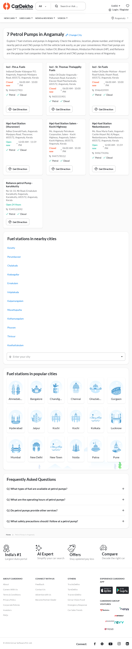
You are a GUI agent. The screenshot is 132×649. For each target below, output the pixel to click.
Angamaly (120, 18)
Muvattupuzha (14, 310)
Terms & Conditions (12, 594)
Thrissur (11, 336)
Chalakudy (12, 265)
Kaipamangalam (15, 301)
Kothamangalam (15, 318)
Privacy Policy (9, 599)
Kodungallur (13, 274)
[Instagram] (119, 644)
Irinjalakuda (13, 292)
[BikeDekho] (104, 610)
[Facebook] (95, 644)
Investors (7, 610)
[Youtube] (110, 644)
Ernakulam (12, 283)
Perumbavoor (14, 256)
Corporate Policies (11, 605)
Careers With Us (10, 589)
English (114, 5)
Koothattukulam (15, 345)
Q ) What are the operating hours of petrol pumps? (36, 499)
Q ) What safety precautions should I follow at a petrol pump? (42, 521)
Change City (75, 34)
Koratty (11, 248)
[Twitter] (102, 644)
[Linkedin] (127, 644)
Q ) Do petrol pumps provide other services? (32, 510)
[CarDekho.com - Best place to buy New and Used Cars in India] (18, 6)
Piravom (11, 327)
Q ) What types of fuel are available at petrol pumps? (37, 488)
